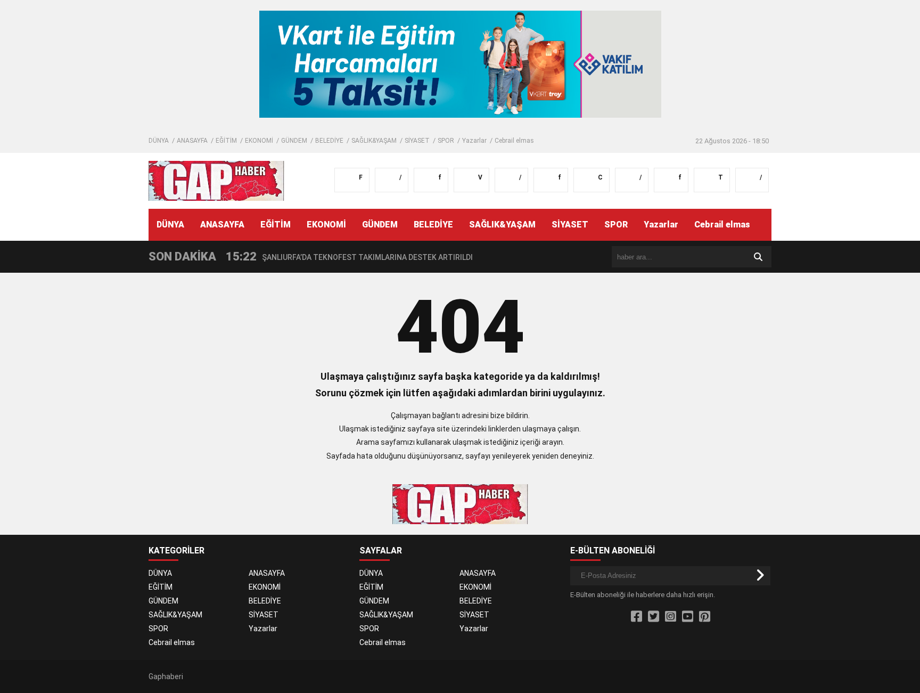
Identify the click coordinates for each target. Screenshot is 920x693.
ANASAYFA (192, 140)
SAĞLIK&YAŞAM (374, 140)
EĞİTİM (226, 140)
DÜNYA (159, 140)
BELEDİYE (329, 140)
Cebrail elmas (514, 140)
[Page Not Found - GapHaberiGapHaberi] (216, 180)
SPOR (446, 140)
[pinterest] (704, 616)
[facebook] (636, 616)
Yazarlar (474, 140)
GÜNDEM (294, 140)
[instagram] (670, 616)
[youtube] (687, 616)
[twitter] (653, 616)
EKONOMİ (259, 140)
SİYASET (417, 140)
